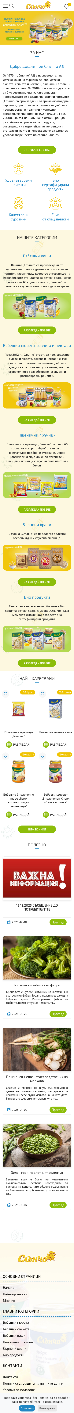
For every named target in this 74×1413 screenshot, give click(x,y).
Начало (8, 1287)
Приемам (27, 1408)
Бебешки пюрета (16, 1322)
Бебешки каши (14, 1335)
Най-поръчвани (15, 1294)
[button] (11, 6)
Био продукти (13, 1355)
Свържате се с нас (37, 150)
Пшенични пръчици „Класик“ (18, 734)
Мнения (9, 1300)
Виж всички (37, 829)
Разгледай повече (37, 330)
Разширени (47, 1408)
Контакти (10, 1377)
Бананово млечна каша (55, 732)
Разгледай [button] (21, 744)
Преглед (58, 922)
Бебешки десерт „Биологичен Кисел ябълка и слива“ (55, 798)
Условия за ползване (19, 1390)
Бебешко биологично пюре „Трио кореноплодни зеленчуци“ (18, 800)
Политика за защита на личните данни (33, 1383)
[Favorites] (5, 694)
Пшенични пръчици (18, 1342)
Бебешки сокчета (16, 1329)
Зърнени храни (14, 1348)
